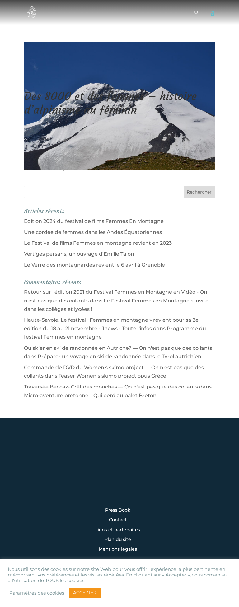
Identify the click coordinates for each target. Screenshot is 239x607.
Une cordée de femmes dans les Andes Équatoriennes (93, 232)
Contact (118, 520)
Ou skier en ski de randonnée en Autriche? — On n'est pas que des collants (118, 348)
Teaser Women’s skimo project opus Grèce (112, 376)
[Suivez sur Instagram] (81, 470)
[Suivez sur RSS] (119, 488)
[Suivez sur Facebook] (100, 470)
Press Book (117, 510)
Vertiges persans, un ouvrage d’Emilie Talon (79, 254)
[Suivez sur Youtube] (138, 470)
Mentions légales (118, 549)
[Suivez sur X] (119, 470)
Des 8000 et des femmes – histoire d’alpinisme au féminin (110, 103)
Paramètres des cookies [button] (36, 593)
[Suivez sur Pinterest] (158, 470)
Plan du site (118, 539)
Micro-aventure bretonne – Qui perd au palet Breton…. (92, 395)
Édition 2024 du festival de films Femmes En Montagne (94, 221)
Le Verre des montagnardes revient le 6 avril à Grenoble (94, 265)
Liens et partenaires (117, 530)
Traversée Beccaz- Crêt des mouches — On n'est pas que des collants (111, 387)
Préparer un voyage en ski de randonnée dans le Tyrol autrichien (119, 356)
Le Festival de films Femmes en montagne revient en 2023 (98, 243)
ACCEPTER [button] (84, 592)
